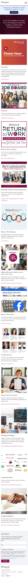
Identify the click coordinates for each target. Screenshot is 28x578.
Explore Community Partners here (11, 485)
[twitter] (10, 576)
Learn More (14, 12)
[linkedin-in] (2, 576)
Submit (5, 561)
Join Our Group (5, 323)
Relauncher (5, 549)
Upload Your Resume (7, 118)
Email (2, 540)
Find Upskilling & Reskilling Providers (11, 446)
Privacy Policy (14, 571)
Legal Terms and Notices (6, 571)
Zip (2, 544)
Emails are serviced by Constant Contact (8, 558)
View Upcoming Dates (7, 158)
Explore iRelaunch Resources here (11, 283)
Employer (11, 549)
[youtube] (8, 576)
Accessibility (20, 571)
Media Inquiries (4, 573)
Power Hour (4, 79)
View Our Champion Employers (10, 525)
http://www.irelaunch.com (19, 553)
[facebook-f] (3, 576)
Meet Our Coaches (6, 363)
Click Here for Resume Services (10, 404)
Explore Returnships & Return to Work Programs (12, 199)
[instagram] (5, 576)
